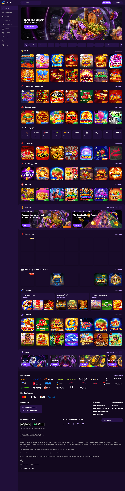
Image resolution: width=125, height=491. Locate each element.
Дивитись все (26, 297)
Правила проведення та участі (101, 408)
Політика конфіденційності (100, 411)
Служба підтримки (117, 402)
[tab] (27, 37)
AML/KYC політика (117, 408)
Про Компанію (96, 402)
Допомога (115, 405)
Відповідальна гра (97, 414)
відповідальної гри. (71, 449)
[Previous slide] (25, 37)
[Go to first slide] (40, 37)
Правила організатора (98, 405)
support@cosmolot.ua (31, 407)
